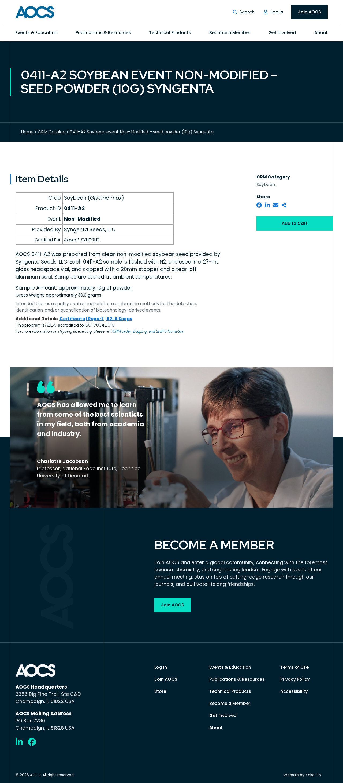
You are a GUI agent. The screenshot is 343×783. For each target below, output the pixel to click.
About (321, 33)
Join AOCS (309, 12)
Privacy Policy (295, 679)
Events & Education (36, 33)
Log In (277, 12)
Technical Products (170, 33)
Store (160, 691)
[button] (244, 12)
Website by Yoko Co (302, 775)
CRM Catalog (51, 132)
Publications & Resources (103, 33)
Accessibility (294, 691)
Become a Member (229, 33)
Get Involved (282, 33)
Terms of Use (294, 667)
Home (27, 132)
